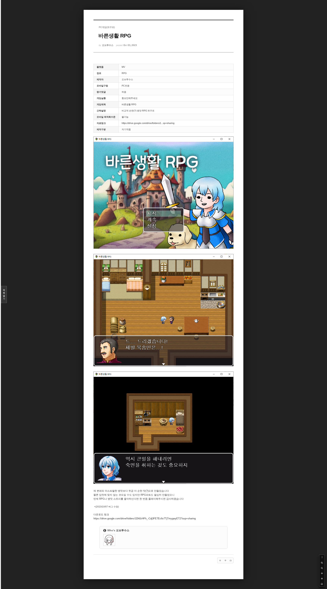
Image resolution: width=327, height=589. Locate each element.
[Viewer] (193, 518)
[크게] (322, 562)
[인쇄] (322, 584)
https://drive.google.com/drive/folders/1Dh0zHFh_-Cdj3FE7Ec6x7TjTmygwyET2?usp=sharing (144, 518)
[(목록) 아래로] (322, 578)
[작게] (322, 568)
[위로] (322, 573)
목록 (4, 294)
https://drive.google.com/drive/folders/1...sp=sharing (148, 123)
